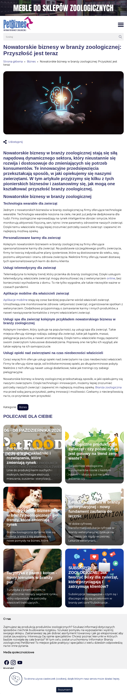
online (111, 278)
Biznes (31, 61)
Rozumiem (64, 689)
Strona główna (13, 61)
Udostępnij (15, 141)
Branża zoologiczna (108, 387)
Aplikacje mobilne (15, 300)
